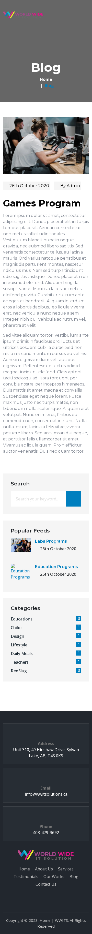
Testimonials (26, 876)
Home (46, 79)
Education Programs (56, 566)
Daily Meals (45, 653)
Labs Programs (51, 541)
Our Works (53, 876)
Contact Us (46, 884)
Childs (45, 627)
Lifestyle (45, 645)
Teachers (45, 662)
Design (45, 636)
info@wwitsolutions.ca (46, 794)
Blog (74, 876)
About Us (44, 869)
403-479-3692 (46, 832)
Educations (45, 619)
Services (66, 869)
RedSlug (45, 671)
